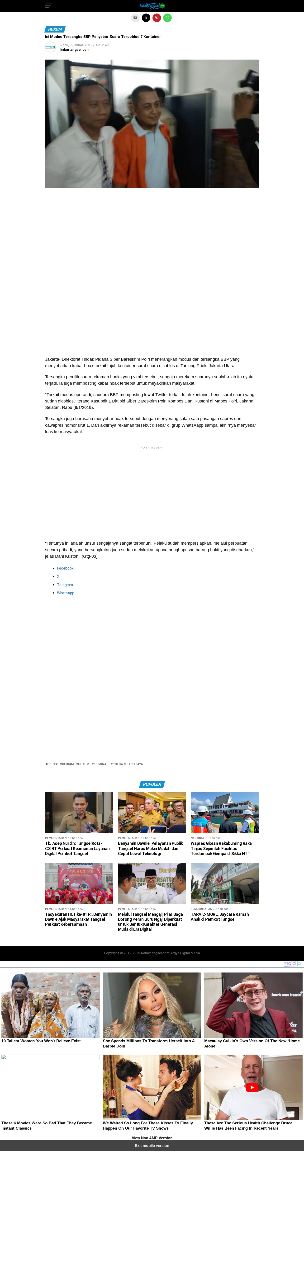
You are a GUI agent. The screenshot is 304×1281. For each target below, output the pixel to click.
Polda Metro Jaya (128, 764)
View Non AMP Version (152, 1138)
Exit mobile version (152, 1145)
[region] (152, 235)
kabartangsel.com (74, 49)
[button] (48, 6)
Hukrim (68, 764)
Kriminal (101, 764)
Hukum (83, 764)
